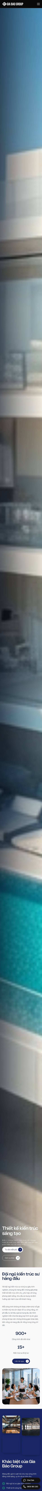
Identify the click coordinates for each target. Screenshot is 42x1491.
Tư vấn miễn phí (11, 1250)
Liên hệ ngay (19, 1361)
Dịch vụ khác (9, 1258)
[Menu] (38, 4)
